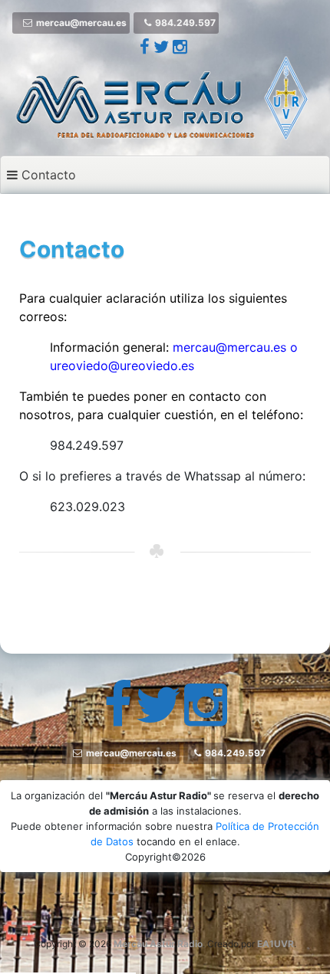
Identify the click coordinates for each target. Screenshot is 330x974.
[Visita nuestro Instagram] (180, 48)
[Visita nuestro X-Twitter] (163, 48)
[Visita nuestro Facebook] (146, 48)
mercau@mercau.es (229, 347)
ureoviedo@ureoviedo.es (122, 365)
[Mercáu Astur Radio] (165, 96)
